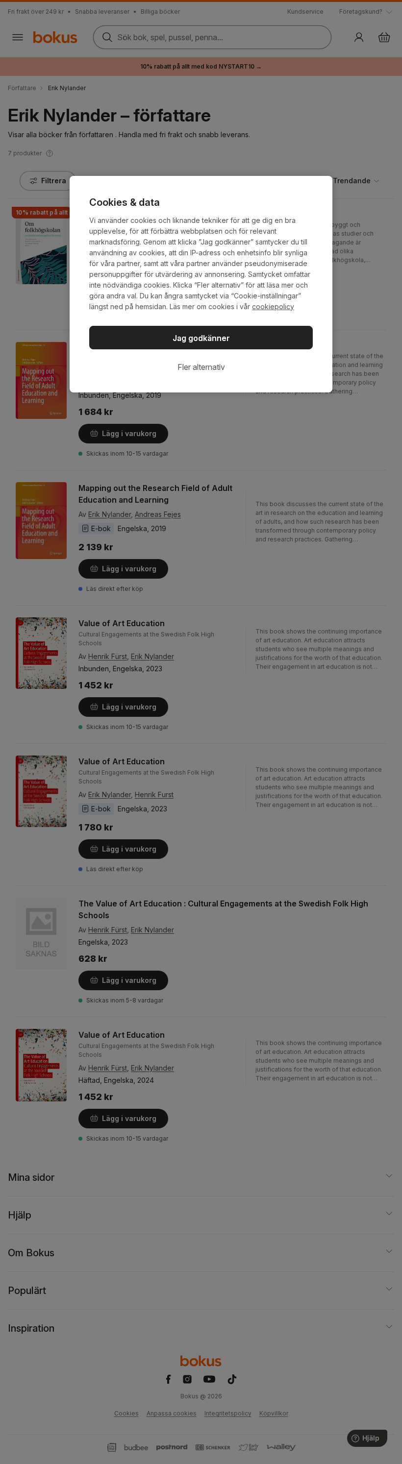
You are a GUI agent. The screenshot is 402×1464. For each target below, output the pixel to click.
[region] (201, 284)
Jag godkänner (201, 338)
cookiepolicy (273, 306)
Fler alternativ (201, 367)
